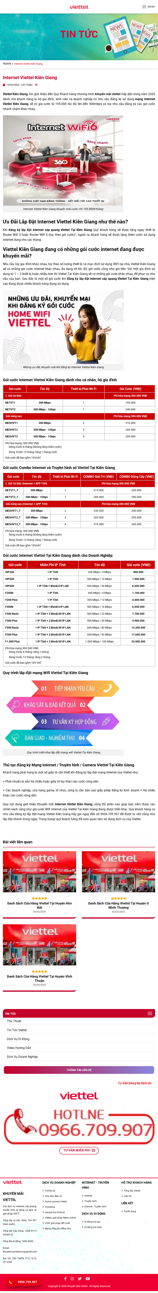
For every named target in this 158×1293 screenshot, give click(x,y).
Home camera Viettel (56, 1201)
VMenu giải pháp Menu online (60, 1217)
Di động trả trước (93, 1227)
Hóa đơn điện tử (53, 1196)
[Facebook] (65, 1279)
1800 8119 (31, 1231)
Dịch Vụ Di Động (18, 1039)
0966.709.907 (109, 814)
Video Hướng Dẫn (19, 1048)
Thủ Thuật (14, 1021)
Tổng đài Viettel (132, 1190)
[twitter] (80, 1279)
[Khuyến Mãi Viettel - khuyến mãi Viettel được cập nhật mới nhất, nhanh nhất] (79, 7)
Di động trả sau (92, 1221)
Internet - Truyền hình (95, 1206)
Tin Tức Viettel (17, 1030)
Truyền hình (90, 1201)
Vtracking (50, 1207)
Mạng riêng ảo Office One (58, 1228)
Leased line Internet (55, 1212)
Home (7, 63)
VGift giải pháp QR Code (57, 1223)
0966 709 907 (29, 1220)
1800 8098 (27, 1241)
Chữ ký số (50, 1190)
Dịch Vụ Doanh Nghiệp (22, 1057)
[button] (148, 7)
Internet (56, 809)
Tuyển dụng (130, 1211)
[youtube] (88, 1279)
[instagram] (72, 1279)
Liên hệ (127, 1196)
